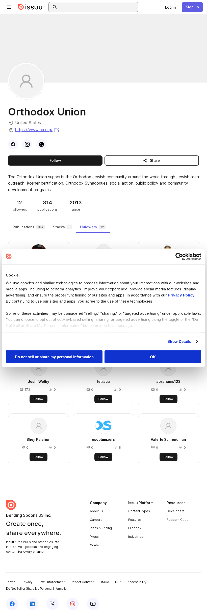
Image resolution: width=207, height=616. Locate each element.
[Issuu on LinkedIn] (32, 604)
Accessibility (136, 582)
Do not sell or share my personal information (54, 356)
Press (94, 537)
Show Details (179, 341)
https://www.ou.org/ (37, 129)
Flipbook (134, 528)
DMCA (104, 582)
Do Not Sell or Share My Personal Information (37, 588)
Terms (10, 582)
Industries (135, 537)
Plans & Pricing (101, 528)
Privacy (27, 582)
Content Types (139, 511)
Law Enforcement (52, 582)
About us (96, 511)
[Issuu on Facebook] (12, 604)
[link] (170, 7)
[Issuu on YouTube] (93, 604)
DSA (118, 582)
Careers (96, 520)
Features (135, 520)
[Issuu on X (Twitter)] (52, 604)
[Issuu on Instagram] (73, 604)
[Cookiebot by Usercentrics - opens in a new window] (179, 256)
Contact (95, 545)
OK (153, 356)
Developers (176, 511)
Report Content (82, 582)
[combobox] (98, 7)
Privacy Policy (181, 295)
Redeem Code (178, 520)
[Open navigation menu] (9, 7)
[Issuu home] (30, 7)
